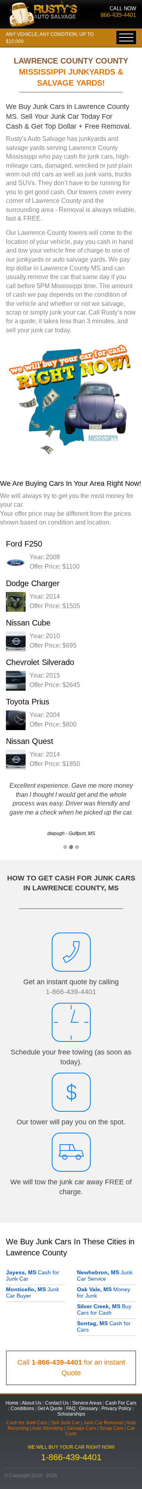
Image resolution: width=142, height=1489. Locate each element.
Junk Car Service (105, 1275)
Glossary (88, 1408)
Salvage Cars (81, 1428)
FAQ (70, 1408)
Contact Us (57, 1403)
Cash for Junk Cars (26, 1422)
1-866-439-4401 (71, 992)
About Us (31, 1403)
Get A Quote (50, 1408)
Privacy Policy (116, 1408)
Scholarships (71, 1414)
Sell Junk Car (65, 1422)
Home (12, 1403)
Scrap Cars (111, 1428)
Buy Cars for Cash (104, 1309)
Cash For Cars (120, 1403)
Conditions (22, 1408)
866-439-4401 (118, 14)
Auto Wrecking (47, 1428)
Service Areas (87, 1403)
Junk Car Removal (103, 1422)
